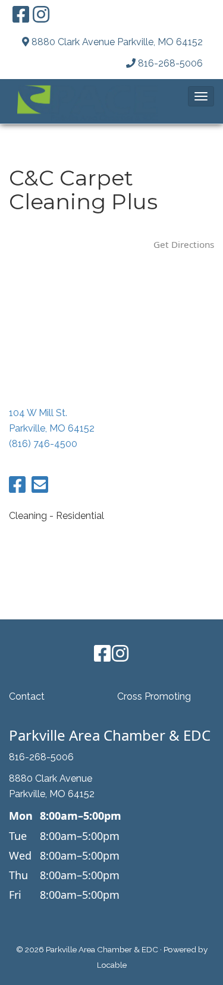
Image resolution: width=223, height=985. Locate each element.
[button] (201, 96)
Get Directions (183, 244)
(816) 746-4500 (43, 443)
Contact (27, 696)
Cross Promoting (154, 696)
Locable (112, 965)
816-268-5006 (170, 63)
